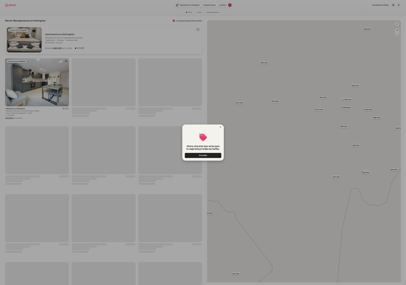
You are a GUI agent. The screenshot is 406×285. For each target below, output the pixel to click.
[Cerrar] (220, 127)
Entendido (203, 155)
